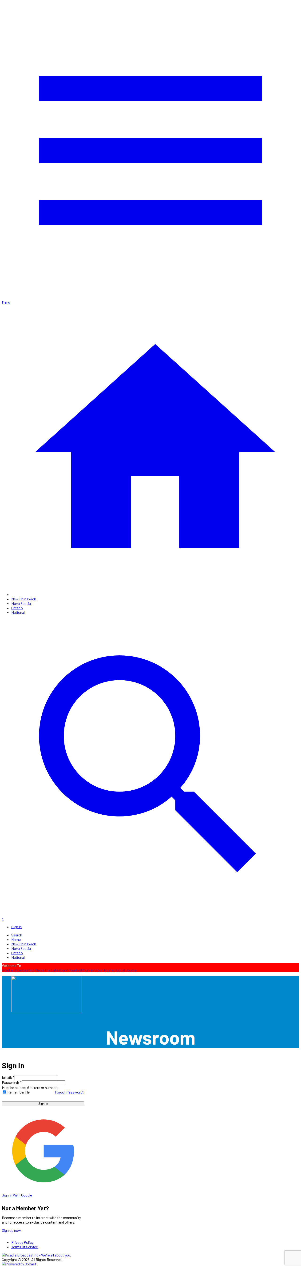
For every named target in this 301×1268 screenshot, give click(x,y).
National (18, 612)
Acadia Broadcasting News (23, 970)
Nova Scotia (21, 603)
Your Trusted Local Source (116, 970)
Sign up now (11, 1230)
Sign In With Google (17, 1195)
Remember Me (18, 1092)
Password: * (12, 1082)
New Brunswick (23, 599)
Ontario (17, 608)
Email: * (8, 1077)
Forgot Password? (69, 1092)
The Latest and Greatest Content (70, 970)
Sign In (43, 1104)
